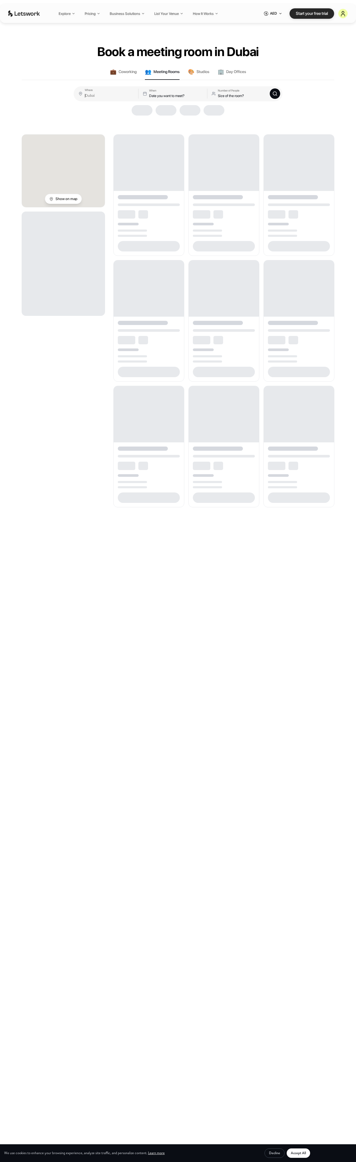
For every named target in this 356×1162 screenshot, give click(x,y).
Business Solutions (125, 13)
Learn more (156, 1153)
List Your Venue (166, 13)
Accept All (298, 1153)
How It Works (203, 13)
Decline (274, 1153)
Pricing (90, 13)
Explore (65, 13)
